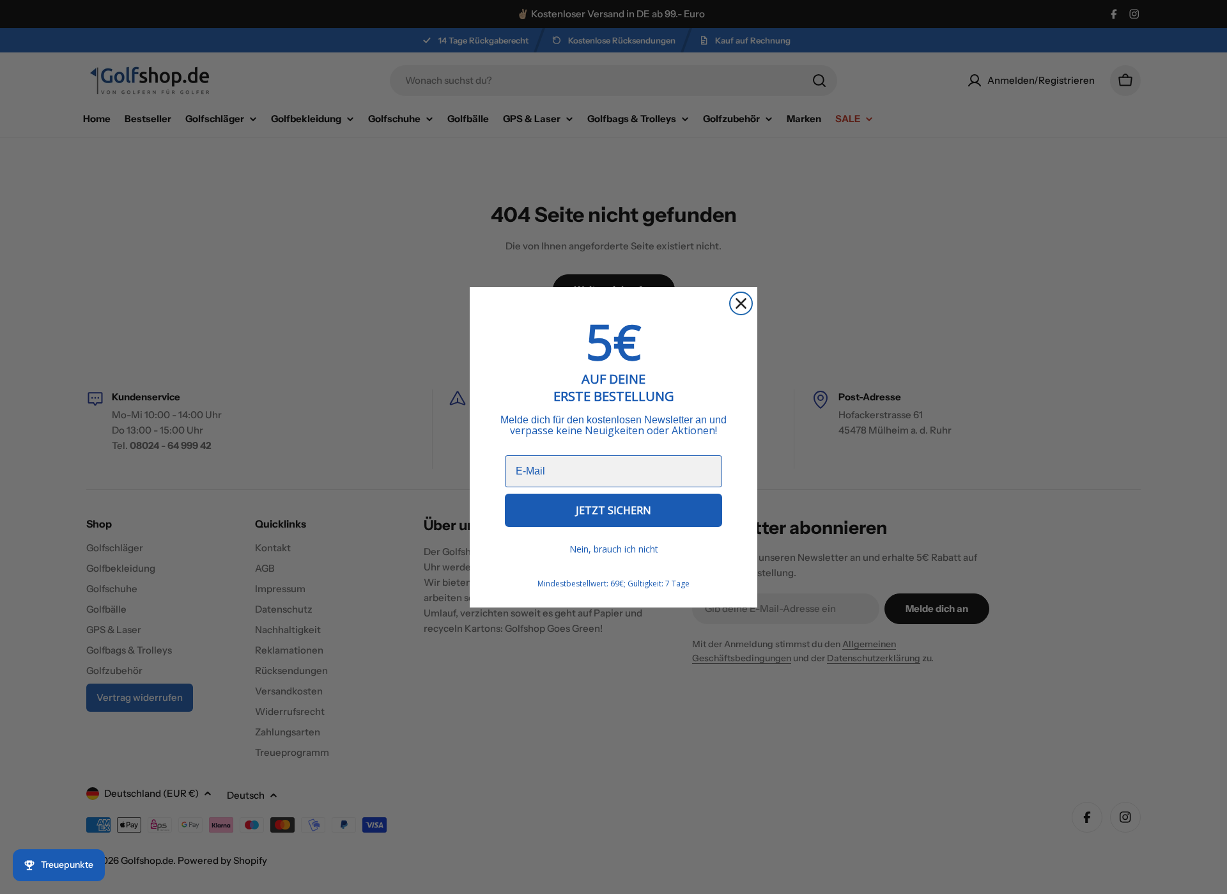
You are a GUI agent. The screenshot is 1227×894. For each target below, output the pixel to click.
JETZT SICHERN (613, 510)
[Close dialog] (741, 303)
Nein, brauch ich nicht (613, 549)
